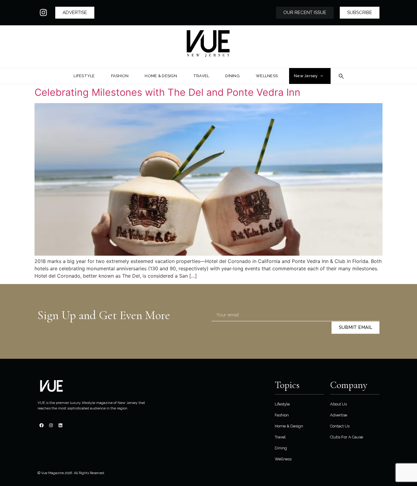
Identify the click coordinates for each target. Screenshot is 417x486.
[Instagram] (43, 12)
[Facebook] (41, 425)
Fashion (282, 415)
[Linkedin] (60, 425)
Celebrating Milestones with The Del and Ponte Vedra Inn (167, 92)
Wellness (283, 459)
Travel (280, 437)
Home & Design (289, 426)
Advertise (338, 415)
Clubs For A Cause (346, 437)
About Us (338, 404)
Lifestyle (282, 404)
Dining (281, 448)
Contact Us (340, 426)
